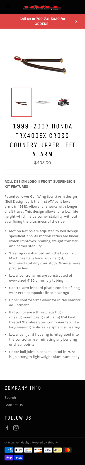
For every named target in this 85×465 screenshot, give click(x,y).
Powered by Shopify (45, 442)
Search (10, 397)
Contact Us (14, 405)
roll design (23, 442)
